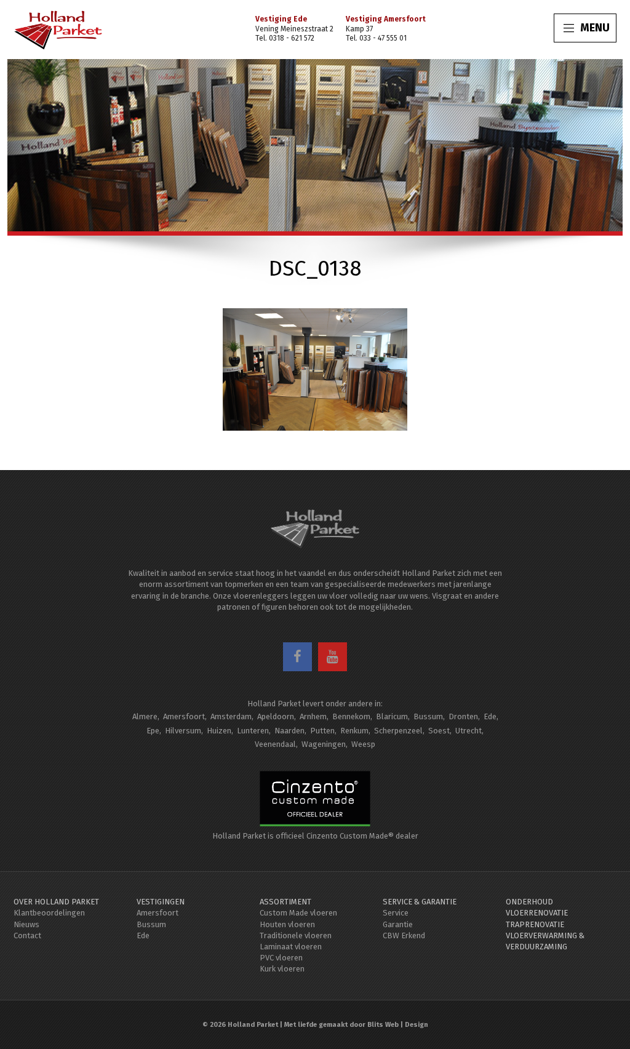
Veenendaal (275, 744)
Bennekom (351, 716)
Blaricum (392, 716)
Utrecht (468, 730)
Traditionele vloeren (296, 935)
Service (396, 912)
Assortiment (285, 901)
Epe (152, 730)
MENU (595, 27)
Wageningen (323, 744)
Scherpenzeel (398, 730)
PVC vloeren (281, 957)
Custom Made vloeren (298, 912)
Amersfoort (184, 716)
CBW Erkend (404, 935)
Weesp (363, 744)
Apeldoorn (275, 716)
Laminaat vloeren (291, 946)
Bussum (428, 716)
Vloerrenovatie (537, 912)
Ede (490, 716)
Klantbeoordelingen (49, 912)
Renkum (354, 730)
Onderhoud (529, 901)
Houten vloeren (287, 924)
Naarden (289, 730)
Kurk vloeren (282, 968)
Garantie (398, 924)
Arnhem (313, 716)
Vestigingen (161, 901)
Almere (145, 716)
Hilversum (183, 730)
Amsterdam (231, 716)
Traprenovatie (535, 924)
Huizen (219, 730)
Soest (439, 730)
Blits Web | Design (397, 1025)
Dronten (463, 716)
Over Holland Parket (56, 901)
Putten (322, 730)
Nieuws (26, 924)
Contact (27, 935)
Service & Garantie (420, 901)
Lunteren (253, 730)
